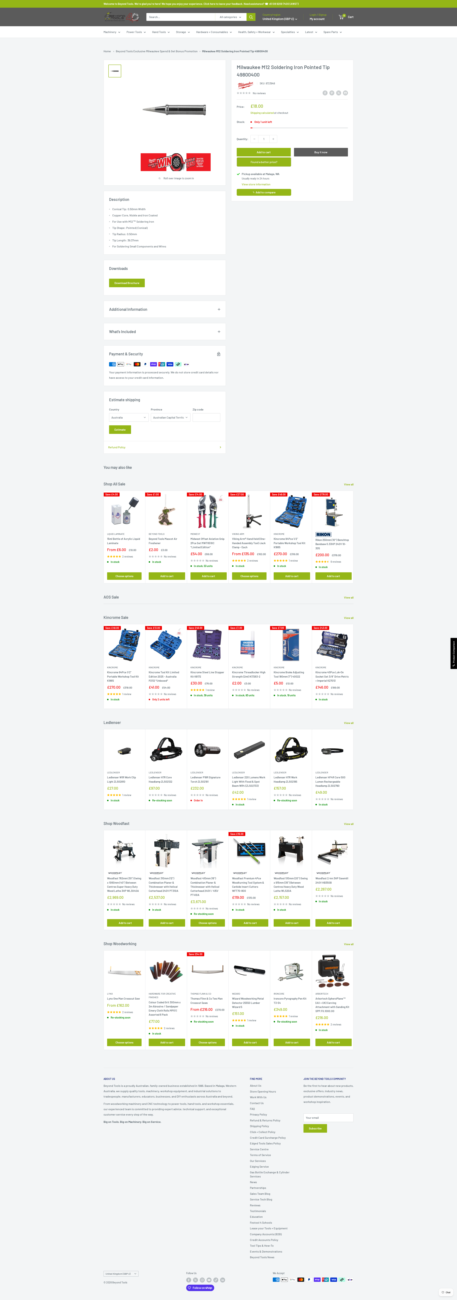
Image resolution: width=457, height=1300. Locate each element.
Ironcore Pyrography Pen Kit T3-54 (290, 1000)
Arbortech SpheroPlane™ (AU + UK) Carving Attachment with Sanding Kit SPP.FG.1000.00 (332, 1005)
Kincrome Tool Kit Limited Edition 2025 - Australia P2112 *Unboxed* (164, 676)
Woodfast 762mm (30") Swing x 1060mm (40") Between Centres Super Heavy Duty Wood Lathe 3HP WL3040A (124, 884)
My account (317, 19)
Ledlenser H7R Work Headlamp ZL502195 (285, 779)
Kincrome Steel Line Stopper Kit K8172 (207, 674)
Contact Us (257, 1103)
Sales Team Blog (260, 1193)
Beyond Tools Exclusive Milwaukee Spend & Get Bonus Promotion (157, 51)
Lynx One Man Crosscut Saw (123, 998)
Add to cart (264, 152)
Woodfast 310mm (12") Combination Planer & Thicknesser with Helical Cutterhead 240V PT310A (163, 884)
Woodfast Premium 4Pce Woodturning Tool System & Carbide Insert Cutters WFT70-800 (248, 884)
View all (349, 484)
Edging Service (259, 1166)
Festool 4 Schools (261, 1222)
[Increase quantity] (273, 139)
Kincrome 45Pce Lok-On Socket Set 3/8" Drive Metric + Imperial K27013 (332, 676)
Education (256, 1216)
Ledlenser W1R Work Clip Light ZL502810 (121, 779)
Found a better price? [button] (264, 162)
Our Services (258, 1160)
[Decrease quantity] (254, 139)
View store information (256, 184)
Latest (309, 32)
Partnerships (258, 1187)
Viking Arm (238, 534)
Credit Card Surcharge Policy (268, 1137)
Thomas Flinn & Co (200, 993)
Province (156, 409)
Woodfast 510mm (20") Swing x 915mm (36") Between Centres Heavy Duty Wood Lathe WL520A (291, 884)
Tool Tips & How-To (262, 1245)
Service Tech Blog (261, 1199)
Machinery (110, 32)
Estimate (120, 429)
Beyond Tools (157, 534)
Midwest (195, 534)
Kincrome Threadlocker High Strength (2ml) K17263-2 (248, 674)
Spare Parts (330, 32)
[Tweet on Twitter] (338, 92)
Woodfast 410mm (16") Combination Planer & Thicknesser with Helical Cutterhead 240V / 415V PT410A (204, 886)
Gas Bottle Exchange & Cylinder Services (270, 1174)
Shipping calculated (262, 112)
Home (107, 51)
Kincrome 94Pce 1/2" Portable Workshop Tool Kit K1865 (289, 543)
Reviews (255, 1205)
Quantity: (242, 139)
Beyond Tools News (262, 1257)
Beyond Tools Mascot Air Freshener (163, 540)
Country (114, 409)
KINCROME (279, 667)
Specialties (288, 32)
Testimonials (258, 1211)
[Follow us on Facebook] (188, 1280)
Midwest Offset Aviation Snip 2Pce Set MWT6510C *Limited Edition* (207, 543)
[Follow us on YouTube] (209, 1280)
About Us (255, 1085)
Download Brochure (126, 283)
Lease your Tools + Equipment (269, 1228)
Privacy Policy (258, 1114)
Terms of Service (260, 1155)
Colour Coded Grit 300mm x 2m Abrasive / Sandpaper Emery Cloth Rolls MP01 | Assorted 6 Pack (165, 1008)
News (253, 1182)
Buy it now (320, 152)
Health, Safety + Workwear (254, 32)
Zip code (198, 409)
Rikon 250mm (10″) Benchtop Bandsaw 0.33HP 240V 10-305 (332, 544)
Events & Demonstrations (266, 1251)
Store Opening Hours (263, 1091)
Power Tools (134, 32)
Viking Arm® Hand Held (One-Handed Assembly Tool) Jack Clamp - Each (249, 543)
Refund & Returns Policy (265, 1120)
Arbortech (321, 993)
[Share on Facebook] (325, 92)
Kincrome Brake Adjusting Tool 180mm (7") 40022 (289, 674)
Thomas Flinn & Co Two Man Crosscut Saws (206, 1000)
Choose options (124, 576)
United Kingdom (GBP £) (118, 1273)
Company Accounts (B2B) (266, 1234)
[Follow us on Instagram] (202, 1280)
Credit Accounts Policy (264, 1239)
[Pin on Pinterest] (331, 92)
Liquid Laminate (116, 534)
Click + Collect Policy (262, 1132)
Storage (181, 32)
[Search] (251, 17)
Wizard (236, 993)
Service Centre (259, 1149)
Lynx (110, 993)
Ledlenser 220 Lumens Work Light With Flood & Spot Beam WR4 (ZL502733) (248, 781)
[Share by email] (345, 92)
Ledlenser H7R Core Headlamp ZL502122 (160, 779)
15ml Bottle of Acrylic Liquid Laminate (123, 540)
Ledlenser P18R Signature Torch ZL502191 (205, 779)
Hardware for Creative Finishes (162, 995)
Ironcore (279, 993)
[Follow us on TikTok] (215, 1280)
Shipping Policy (259, 1126)
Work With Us (258, 1097)
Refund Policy (116, 447)
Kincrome (279, 534)
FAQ (252, 1108)
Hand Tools (159, 32)
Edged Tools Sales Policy (265, 1143)
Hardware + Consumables (212, 32)
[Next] (353, 537)
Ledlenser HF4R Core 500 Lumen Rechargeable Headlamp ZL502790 (330, 781)
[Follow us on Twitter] (195, 1280)
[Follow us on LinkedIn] (222, 1280)
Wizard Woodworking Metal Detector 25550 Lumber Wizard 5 (248, 1003)
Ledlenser (113, 772)
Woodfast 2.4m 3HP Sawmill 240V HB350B (331, 880)
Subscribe (315, 1128)
